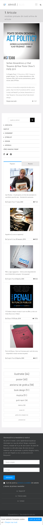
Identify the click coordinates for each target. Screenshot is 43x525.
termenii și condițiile (24, 483)
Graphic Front (12, 74)
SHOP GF (6, 129)
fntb (16, 78)
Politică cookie (22, 496)
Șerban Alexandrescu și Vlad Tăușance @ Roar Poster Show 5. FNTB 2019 (20, 66)
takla (12, 80)
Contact (22, 501)
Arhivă (12, 4)
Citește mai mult (11, 522)
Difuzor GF (10, 318)
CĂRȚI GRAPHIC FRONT (10, 149)
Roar (13, 78)
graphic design (10, 76)
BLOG (21, 4)
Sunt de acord (34, 519)
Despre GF (22, 491)
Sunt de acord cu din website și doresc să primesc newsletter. (21, 484)
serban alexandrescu (25, 76)
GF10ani (16, 80)
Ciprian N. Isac (11, 239)
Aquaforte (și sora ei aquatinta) (14, 234)
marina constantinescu (24, 78)
